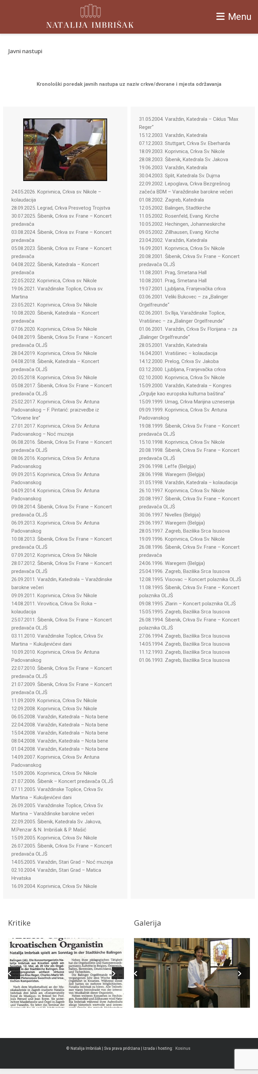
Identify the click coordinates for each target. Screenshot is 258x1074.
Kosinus (182, 1048)
